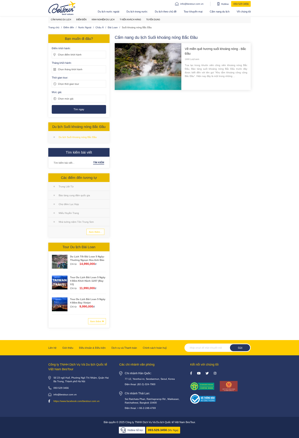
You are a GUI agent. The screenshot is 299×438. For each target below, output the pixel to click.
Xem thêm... (95, 232)
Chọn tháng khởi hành (70, 69)
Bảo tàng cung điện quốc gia (74, 195)
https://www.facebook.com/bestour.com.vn (76, 401)
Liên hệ (52, 347)
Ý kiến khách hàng (130, 19)
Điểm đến (81, 19)
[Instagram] (215, 373)
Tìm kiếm (98, 162)
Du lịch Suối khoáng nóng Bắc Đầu (78, 137)
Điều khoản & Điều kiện (92, 347)
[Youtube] (199, 373)
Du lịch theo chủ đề (165, 11)
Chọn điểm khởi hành (69, 54)
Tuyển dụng (153, 19)
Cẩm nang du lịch (219, 11)
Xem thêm (96, 321)
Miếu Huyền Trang (69, 213)
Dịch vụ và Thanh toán (124, 347)
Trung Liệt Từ (66, 186)
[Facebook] (191, 373)
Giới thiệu (67, 347)
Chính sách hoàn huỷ (155, 347)
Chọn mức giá (65, 98)
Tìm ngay (79, 109)
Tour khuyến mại (193, 11)
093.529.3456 (157, 430)
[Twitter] (207, 373)
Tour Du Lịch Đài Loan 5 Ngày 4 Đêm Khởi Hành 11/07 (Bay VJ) (87, 281)
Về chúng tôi (244, 11)
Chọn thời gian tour (68, 84)
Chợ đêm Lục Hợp (69, 204)
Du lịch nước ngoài (108, 11)
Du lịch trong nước (137, 11)
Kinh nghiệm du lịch (103, 19)
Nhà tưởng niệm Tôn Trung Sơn (76, 221)
